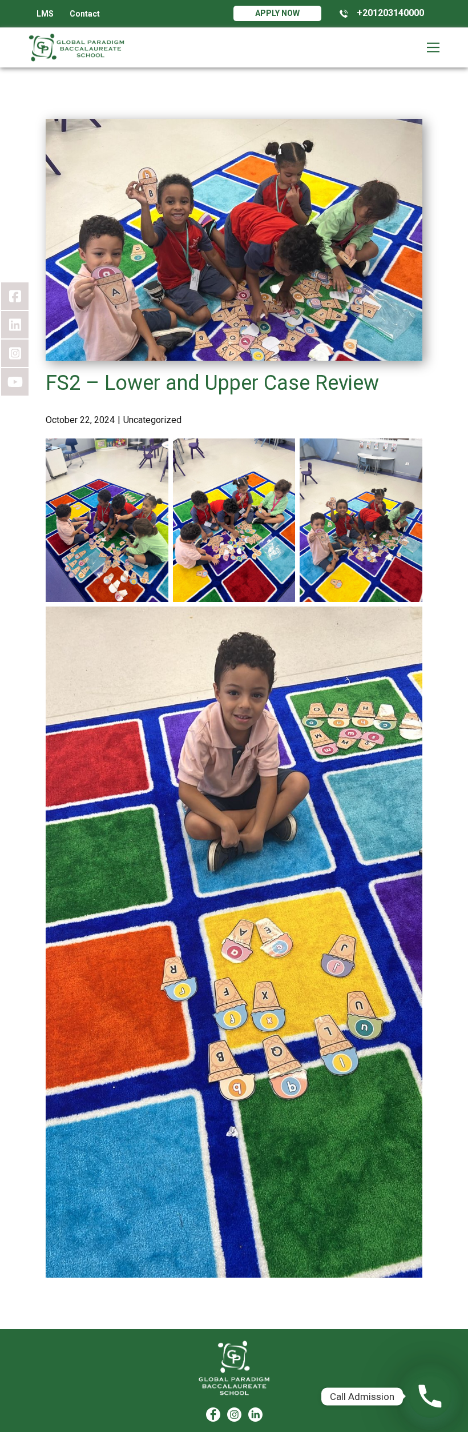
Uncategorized (152, 419)
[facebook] (213, 1414)
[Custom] (255, 1414)
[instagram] (234, 1414)
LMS (45, 13)
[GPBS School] (234, 1368)
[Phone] (430, 1396)
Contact (85, 13)
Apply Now (277, 13)
